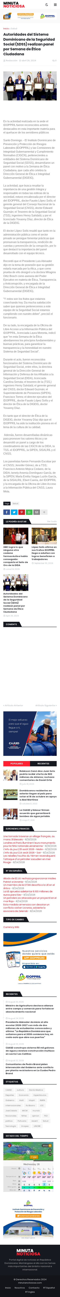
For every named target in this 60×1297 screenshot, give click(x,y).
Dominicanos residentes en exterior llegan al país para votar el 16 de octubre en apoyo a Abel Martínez (38, 795)
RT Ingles (30, 1292)
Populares (16, 763)
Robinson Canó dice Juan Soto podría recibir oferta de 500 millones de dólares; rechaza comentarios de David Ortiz (37, 776)
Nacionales (11, 1115)
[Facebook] (6, 512)
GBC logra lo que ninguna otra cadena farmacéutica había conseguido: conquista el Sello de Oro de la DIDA (15, 556)
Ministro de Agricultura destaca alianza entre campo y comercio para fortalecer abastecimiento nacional (30, 1008)
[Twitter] (14, 512)
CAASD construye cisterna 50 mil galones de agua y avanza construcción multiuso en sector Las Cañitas (30, 1050)
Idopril (32, 1100)
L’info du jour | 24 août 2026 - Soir (22, 852)
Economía (23, 1095)
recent (35, 1121)
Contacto (34, 1287)
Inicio (6, 28)
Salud (14, 28)
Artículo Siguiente (45, 705)
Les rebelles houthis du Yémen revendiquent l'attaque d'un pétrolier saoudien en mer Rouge (29, 859)
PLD (46, 1115)
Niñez (24, 1115)
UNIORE (37, 1126)
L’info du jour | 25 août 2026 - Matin (23, 849)
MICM (25, 1110)
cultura (20, 1090)
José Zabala (11, 1110)
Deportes (10, 1095)
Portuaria (22, 1121)
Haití (21, 1100)
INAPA (42, 1100)
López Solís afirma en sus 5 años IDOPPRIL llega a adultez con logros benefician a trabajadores (44, 553)
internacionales (13, 1105)
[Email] (36, 512)
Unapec (25, 1126)
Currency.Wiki (11, 927)
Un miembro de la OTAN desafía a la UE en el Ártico (29, 886)
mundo (36, 1110)
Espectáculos (40, 1095)
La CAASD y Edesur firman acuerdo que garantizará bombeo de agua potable (35, 813)
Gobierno (10, 1100)
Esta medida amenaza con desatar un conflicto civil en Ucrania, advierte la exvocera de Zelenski (26, 908)
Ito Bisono (30, 1105)
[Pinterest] (21, 512)
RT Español (49, 1287)
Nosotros (20, 1287)
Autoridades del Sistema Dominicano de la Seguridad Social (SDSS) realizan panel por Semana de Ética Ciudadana (15, 602)
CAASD (9, 1090)
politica (9, 1121)
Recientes (43, 763)
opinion (35, 1115)
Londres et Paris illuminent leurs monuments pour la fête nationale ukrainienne (29, 844)
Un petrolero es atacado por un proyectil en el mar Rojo (29, 899)
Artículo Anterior (14, 705)
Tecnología (11, 1126)
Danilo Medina (36, 1090)
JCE (42, 1105)
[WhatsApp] (29, 512)
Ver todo (52, 521)
